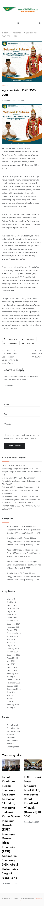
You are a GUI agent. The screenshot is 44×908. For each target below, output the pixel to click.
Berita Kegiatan (13, 728)
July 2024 (11, 639)
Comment (8, 385)
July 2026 (11, 599)
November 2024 (13, 627)
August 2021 (12, 692)
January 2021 (12, 707)
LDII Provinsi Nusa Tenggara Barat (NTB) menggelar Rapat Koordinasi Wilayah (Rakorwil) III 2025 (23, 529)
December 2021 (13, 680)
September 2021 (14, 689)
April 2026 (11, 602)
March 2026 (12, 605)
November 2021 (13, 683)
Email (7, 414)
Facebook (13, 339)
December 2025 (13, 608)
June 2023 (11, 661)
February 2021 (13, 704)
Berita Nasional (13, 731)
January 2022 (12, 676)
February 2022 (13, 673)
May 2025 (11, 611)
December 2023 (13, 655)
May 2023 (11, 664)
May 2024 (11, 645)
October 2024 (12, 630)
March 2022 (12, 670)
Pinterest (13, 343)
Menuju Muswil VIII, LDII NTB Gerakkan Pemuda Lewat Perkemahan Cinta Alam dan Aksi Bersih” (21, 481)
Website (7, 424)
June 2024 (11, 642)
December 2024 (13, 624)
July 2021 (11, 695)
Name (7, 404)
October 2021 (12, 686)
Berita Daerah (12, 725)
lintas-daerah (12, 740)
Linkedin (30, 343)
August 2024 (12, 636)
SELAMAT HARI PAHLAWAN (35, 355)
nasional (5, 86)
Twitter (30, 339)
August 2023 (12, 658)
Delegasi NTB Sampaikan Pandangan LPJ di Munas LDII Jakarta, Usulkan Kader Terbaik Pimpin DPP (20, 490)
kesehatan (11, 737)
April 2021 (11, 701)
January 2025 (12, 621)
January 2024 (12, 652)
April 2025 (11, 614)
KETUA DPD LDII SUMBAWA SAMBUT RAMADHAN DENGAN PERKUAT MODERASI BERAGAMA (21, 505)
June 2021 (11, 698)
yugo (22, 100)
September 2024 (14, 633)
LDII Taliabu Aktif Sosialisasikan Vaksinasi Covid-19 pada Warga (10, 358)
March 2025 (12, 618)
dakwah (10, 734)
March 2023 (12, 667)
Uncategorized (13, 747)
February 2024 (13, 649)
